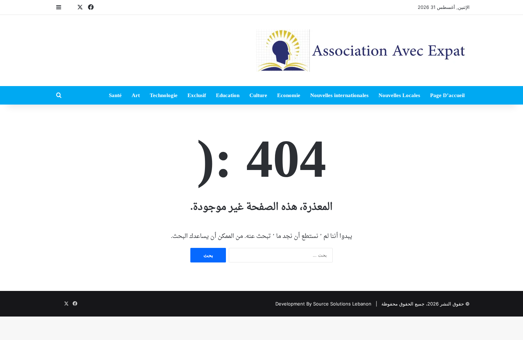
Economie (288, 95)
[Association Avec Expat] (363, 50)
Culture (258, 95)
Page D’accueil (447, 95)
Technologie (164, 95)
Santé (115, 95)
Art (136, 95)
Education (227, 95)
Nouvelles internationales (339, 95)
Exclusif (196, 95)
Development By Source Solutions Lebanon (323, 304)
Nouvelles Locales (399, 95)
